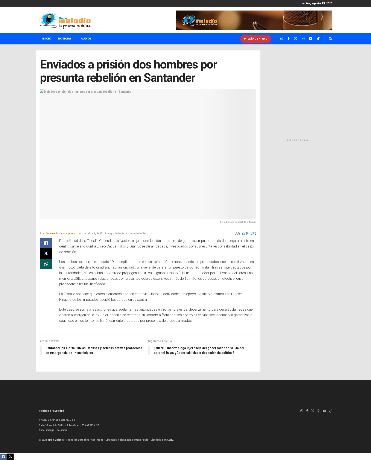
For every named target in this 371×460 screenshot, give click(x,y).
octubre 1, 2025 (93, 233)
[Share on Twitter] (46, 253)
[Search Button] (330, 38)
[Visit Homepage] (65, 20)
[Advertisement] (298, 93)
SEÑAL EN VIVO (257, 38)
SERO (170, 439)
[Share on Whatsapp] (46, 264)
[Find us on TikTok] (318, 38)
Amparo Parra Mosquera (60, 233)
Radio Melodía (55, 439)
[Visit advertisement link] (254, 20)
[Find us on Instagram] (303, 38)
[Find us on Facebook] (289, 38)
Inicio (46, 38)
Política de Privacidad (51, 410)
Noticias (64, 38)
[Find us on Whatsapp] (281, 38)
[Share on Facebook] (46, 243)
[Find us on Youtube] (310, 38)
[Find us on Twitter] (295, 38)
